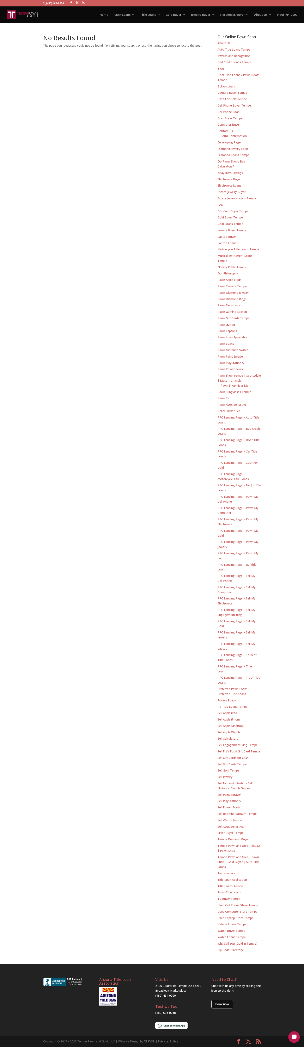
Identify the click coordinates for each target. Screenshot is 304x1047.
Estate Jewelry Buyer (231, 192)
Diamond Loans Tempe (233, 155)
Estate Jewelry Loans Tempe (237, 198)
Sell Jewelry (225, 777)
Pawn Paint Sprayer (231, 356)
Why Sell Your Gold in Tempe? (238, 943)
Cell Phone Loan (228, 112)
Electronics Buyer (232, 15)
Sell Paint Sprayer (229, 795)
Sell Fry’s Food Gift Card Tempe (239, 751)
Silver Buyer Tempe (231, 833)
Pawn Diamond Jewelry (233, 293)
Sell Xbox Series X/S (231, 827)
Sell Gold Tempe (228, 770)
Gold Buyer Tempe (230, 217)
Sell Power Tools (229, 807)
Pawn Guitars (227, 324)
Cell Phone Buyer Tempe (234, 105)
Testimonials (226, 873)
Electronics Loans (229, 185)
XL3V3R (149, 1041)
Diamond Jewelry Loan (233, 149)
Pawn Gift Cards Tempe (234, 318)
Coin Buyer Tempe (230, 118)
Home (104, 15)
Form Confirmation (234, 136)
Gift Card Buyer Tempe (233, 211)
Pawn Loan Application (233, 337)
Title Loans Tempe (230, 886)
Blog (221, 68)
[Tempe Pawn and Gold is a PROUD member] (108, 1004)
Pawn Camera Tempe (232, 286)
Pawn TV (224, 398)
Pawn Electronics (229, 305)
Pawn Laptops (227, 331)
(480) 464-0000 (287, 15)
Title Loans (148, 15)
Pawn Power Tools (230, 369)
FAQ (220, 205)
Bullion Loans (227, 86)
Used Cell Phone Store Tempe (238, 905)
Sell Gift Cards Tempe (232, 764)
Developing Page (229, 142)
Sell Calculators (228, 738)
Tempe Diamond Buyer (233, 839)
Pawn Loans (122, 15)
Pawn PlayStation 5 (231, 363)
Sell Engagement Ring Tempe (238, 745)
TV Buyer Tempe (229, 899)
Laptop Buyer (227, 237)
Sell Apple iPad (227, 713)
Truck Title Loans (229, 892)
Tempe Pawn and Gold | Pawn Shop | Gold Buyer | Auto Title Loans (238, 862)
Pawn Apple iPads (229, 280)
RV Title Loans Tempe (233, 707)
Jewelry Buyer (200, 15)
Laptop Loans (227, 243)
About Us (260, 15)
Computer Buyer (229, 124)
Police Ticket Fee (229, 411)
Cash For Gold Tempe (232, 99)
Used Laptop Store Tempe (236, 918)
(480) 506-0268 (165, 1013)
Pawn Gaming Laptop (232, 312)
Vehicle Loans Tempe (232, 924)
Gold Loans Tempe (230, 224)
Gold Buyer (173, 15)
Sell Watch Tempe (230, 820)
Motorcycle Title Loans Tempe (238, 249)
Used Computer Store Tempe (237, 912)
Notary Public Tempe (232, 267)
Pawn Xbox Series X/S (232, 404)
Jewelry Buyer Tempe (232, 230)
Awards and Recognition (234, 56)
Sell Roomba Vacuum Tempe (237, 814)
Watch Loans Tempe (232, 937)
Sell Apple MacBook (231, 726)
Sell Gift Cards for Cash (233, 758)
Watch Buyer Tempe (231, 931)
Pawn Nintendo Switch (233, 350)
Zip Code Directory (230, 950)
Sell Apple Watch (229, 732)
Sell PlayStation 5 (229, 801)
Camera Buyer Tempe (232, 93)
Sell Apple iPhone (229, 719)
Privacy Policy (227, 700)
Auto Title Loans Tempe (234, 49)
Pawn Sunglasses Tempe (234, 392)
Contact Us (225, 131)
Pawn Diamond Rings (232, 299)
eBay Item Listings (230, 173)
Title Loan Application (232, 880)
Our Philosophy (228, 273)
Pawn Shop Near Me (234, 385)
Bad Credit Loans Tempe (234, 62)
